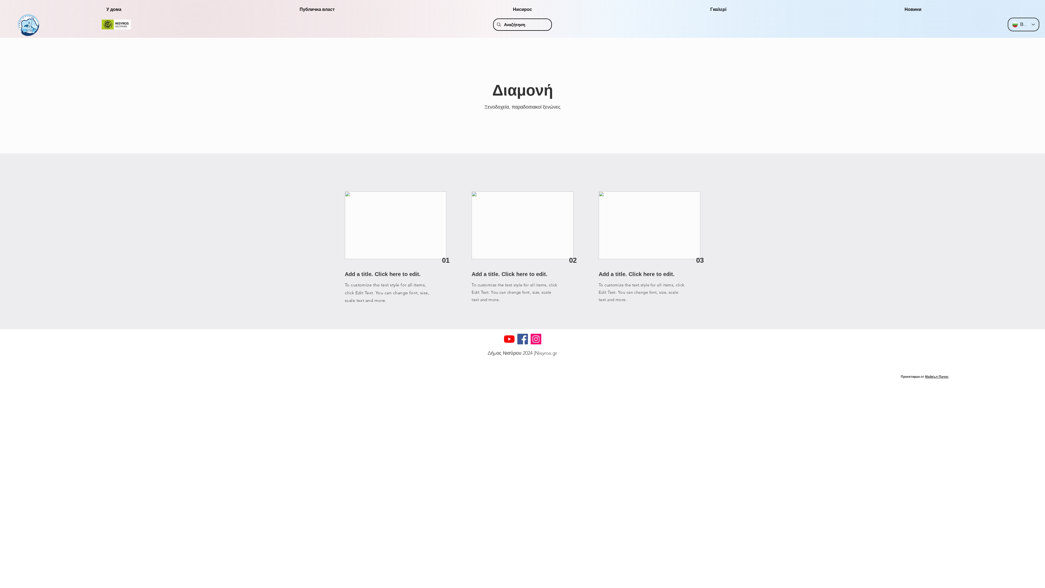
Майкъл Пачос (937, 377)
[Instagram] (536, 339)
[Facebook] (522, 339)
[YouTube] (509, 339)
